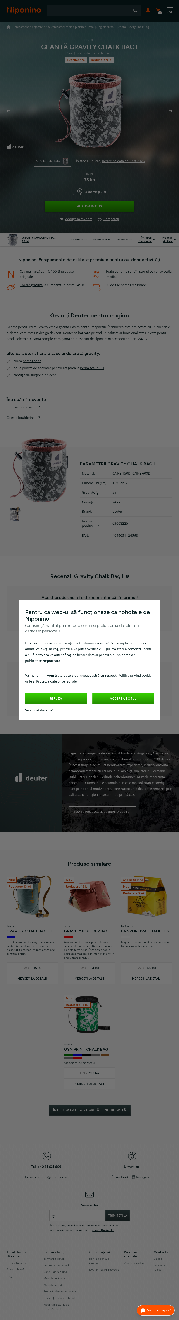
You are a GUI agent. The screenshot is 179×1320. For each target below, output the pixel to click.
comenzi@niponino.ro (51, 1177)
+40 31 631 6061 (49, 1167)
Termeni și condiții (55, 1259)
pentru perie (32, 361)
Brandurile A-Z (15, 1269)
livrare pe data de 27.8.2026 (123, 161)
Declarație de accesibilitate (60, 1298)
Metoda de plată (54, 1285)
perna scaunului (92, 368)
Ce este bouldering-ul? (23, 417)
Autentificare (148, 10)
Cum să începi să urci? (23, 407)
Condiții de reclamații (56, 1272)
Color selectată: (50, 161)
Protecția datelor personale (56, 681)
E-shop (158, 1259)
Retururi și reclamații (56, 1265)
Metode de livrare (54, 1278)
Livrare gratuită (31, 285)
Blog (9, 1276)
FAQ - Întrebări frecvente (104, 1270)
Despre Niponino (17, 1263)
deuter (117, 511)
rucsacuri (82, 338)
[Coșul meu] (158, 10)
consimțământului (103, 1230)
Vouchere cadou (134, 1263)
